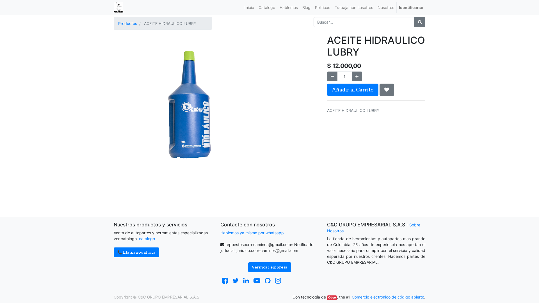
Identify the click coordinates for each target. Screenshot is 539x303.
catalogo (147, 238)
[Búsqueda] (419, 22)
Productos (127, 23)
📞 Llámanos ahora (136, 252)
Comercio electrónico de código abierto (388, 297)
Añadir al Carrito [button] (353, 90)
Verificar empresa (269, 267)
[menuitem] (249, 7)
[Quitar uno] (332, 76)
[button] (387, 90)
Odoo (332, 297)
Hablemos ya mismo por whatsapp (252, 232)
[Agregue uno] (357, 76)
